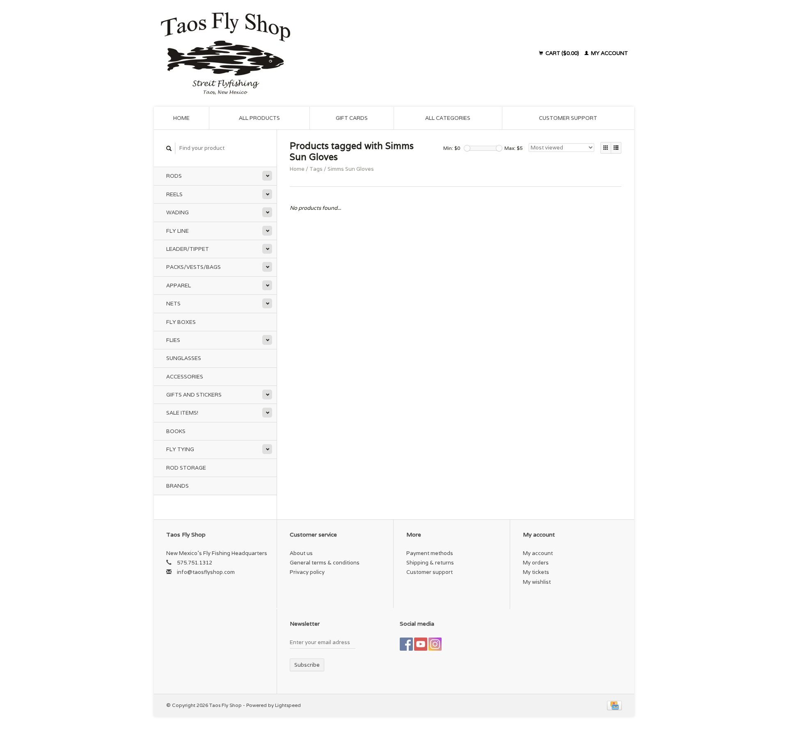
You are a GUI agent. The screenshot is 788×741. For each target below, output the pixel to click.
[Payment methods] (614, 705)
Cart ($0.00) (562, 53)
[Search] (169, 148)
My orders (536, 562)
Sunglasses (183, 358)
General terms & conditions (325, 562)
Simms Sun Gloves (351, 168)
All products (259, 118)
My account (609, 53)
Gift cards (352, 118)
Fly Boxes (181, 322)
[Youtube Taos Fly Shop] (420, 644)
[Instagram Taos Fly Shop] (435, 644)
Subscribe (307, 664)
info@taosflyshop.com (206, 572)
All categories (447, 118)
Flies (173, 340)
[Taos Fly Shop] (299, 53)
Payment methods (429, 553)
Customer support (568, 118)
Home (181, 118)
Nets (173, 303)
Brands (177, 485)
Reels (174, 194)
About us (301, 553)
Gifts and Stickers (194, 394)
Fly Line (177, 230)
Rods (174, 175)
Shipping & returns (430, 562)
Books (176, 431)
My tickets (536, 572)
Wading (177, 212)
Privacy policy (307, 572)
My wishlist (537, 581)
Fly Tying (180, 449)
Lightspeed (288, 705)
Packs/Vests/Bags (193, 267)
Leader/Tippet (187, 248)
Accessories (184, 376)
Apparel (178, 285)
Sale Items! (182, 412)
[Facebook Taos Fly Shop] (406, 644)
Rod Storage (186, 467)
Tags (316, 168)
